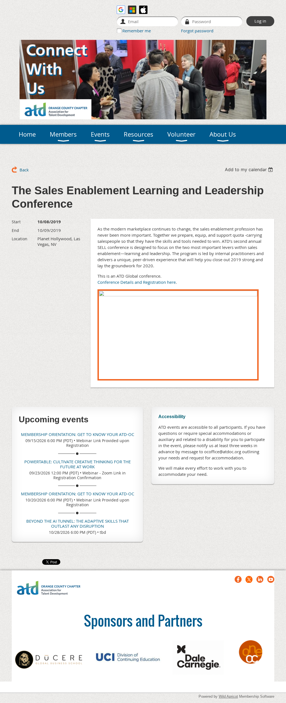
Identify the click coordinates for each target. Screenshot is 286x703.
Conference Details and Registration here (136, 282)
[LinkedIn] (259, 579)
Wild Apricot (228, 696)
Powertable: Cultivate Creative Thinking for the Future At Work (77, 464)
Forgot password (197, 30)
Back (24, 170)
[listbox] (249, 169)
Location (19, 238)
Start (16, 221)
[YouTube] (270, 579)
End (15, 230)
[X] (249, 579)
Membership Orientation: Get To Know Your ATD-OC (77, 434)
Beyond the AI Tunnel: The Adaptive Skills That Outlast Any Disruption (77, 523)
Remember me (136, 30)
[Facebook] (238, 579)
